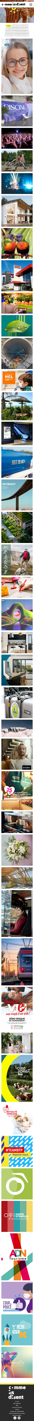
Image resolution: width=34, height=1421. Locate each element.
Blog (17, 1405)
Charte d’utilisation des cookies (17, 1413)
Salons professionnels (20, 31)
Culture (15, 25)
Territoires (9, 34)
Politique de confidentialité (17, 1411)
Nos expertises (17, 1403)
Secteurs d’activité (17, 1407)
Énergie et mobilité (22, 34)
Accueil (17, 1401)
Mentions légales (17, 1415)
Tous (8, 25)
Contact (17, 1409)
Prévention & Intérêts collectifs (17, 28)
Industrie (24, 25)
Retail (8, 31)
